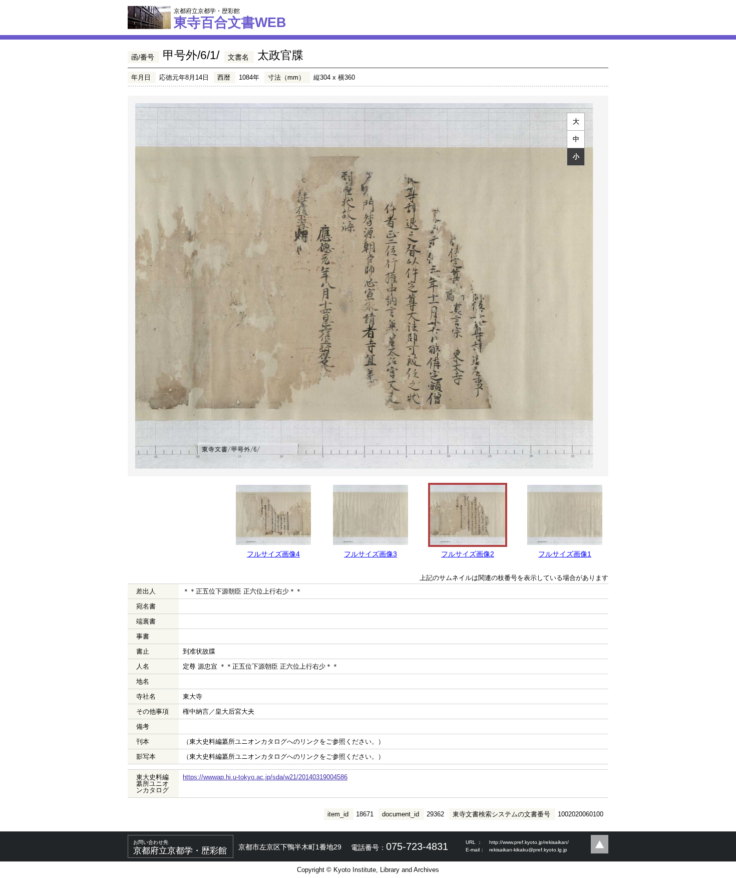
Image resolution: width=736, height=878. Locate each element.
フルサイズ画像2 (467, 554)
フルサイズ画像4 (273, 554)
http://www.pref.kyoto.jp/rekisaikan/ (529, 842)
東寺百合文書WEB (230, 19)
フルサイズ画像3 (370, 554)
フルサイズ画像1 (564, 554)
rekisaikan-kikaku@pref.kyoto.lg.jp (528, 849)
